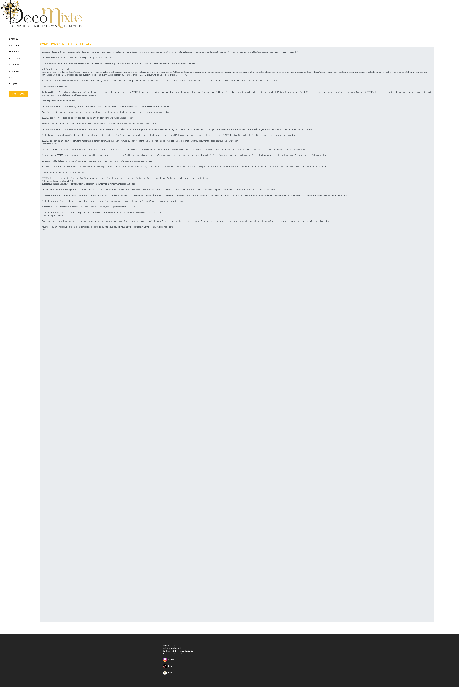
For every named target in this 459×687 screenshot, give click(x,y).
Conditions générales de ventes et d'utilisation (178, 651)
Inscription (15, 45)
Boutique (15, 52)
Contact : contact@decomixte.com (174, 654)
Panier (15, 71)
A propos (13, 84)
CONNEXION (18, 94)
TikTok (169, 666)
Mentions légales (169, 645)
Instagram (170, 660)
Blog (12, 77)
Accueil (14, 39)
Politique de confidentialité (172, 648)
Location (15, 65)
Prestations (16, 58)
